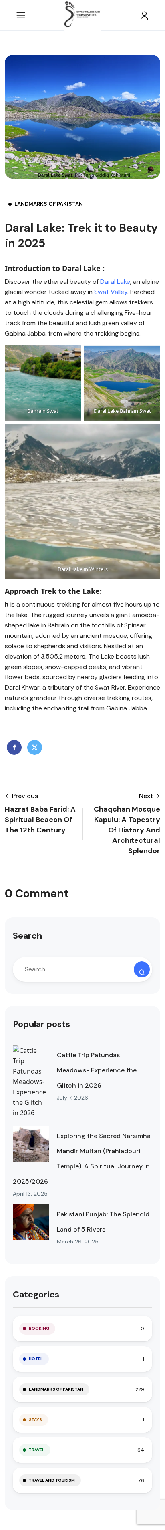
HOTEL (36, 1358)
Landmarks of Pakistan (48, 204)
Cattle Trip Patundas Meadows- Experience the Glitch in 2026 (97, 1070)
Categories (36, 1294)
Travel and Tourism (52, 1480)
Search (27, 935)
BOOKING (39, 1328)
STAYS (35, 1419)
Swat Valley (110, 292)
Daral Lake (115, 281)
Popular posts (41, 1024)
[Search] (142, 969)
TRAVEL (36, 1449)
